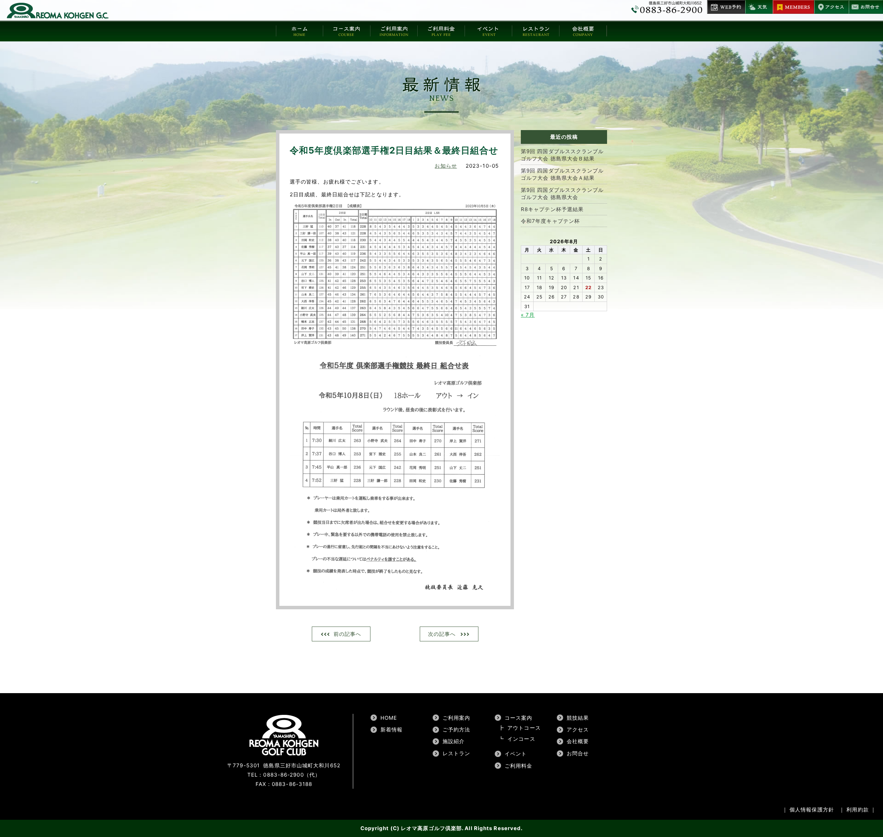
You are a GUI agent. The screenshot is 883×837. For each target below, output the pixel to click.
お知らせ (446, 166)
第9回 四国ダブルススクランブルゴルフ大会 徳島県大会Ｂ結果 (562, 155)
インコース (521, 739)
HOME (388, 718)
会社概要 (578, 741)
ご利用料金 (519, 765)
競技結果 (578, 718)
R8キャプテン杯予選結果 (552, 209)
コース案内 (519, 718)
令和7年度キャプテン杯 (550, 221)
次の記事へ (442, 634)
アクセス (578, 729)
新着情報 (391, 729)
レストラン (456, 753)
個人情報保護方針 (812, 809)
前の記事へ (347, 634)
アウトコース (524, 728)
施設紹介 (454, 741)
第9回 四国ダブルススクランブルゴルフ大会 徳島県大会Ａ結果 (562, 174)
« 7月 (528, 315)
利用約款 (857, 809)
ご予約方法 (456, 729)
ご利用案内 (456, 718)
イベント (516, 753)
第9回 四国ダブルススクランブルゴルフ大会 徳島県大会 (562, 193)
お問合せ (578, 753)
